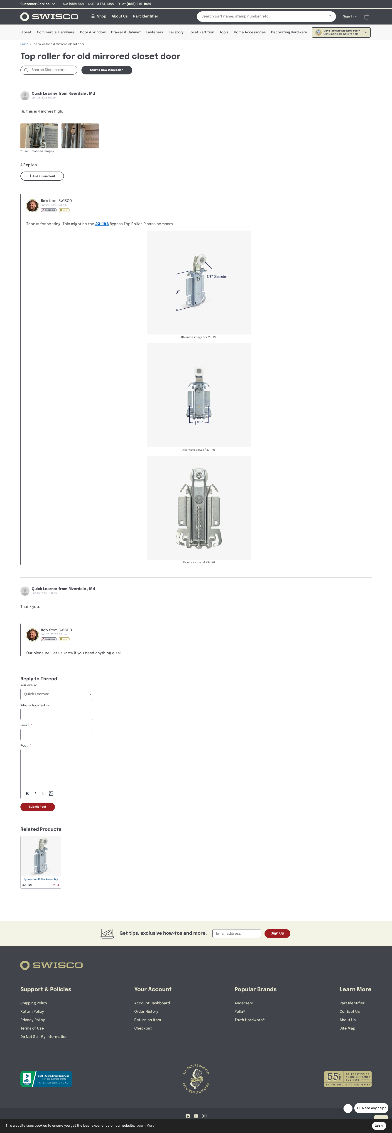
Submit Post (37, 807)
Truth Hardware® (250, 1020)
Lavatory (176, 32)
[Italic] (35, 793)
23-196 (102, 224)
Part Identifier (352, 1003)
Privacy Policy (32, 1020)
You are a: (28, 685)
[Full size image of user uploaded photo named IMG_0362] (39, 135)
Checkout (143, 1028)
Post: (24, 745)
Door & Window (93, 32)
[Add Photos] (51, 793)
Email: (25, 725)
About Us (348, 1020)
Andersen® (244, 1003)
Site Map (347, 1028)
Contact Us (350, 1012)
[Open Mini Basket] (368, 17)
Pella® (240, 1012)
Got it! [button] (379, 1125)
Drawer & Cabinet (126, 32)
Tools (224, 32)
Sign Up (277, 933)
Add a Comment (43, 176)
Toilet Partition (201, 32)
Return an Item (147, 1020)
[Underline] (43, 793)
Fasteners (154, 32)
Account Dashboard (152, 1003)
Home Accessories (250, 32)
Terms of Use (32, 1028)
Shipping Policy (33, 1003)
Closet (26, 32)
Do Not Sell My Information (44, 1037)
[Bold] (27, 793)
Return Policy (32, 1012)
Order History (146, 1012)
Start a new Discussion (106, 70)
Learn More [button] (145, 1125)
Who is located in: (35, 705)
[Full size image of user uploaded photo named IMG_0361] (80, 135)
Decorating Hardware (289, 32)
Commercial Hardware (56, 32)
